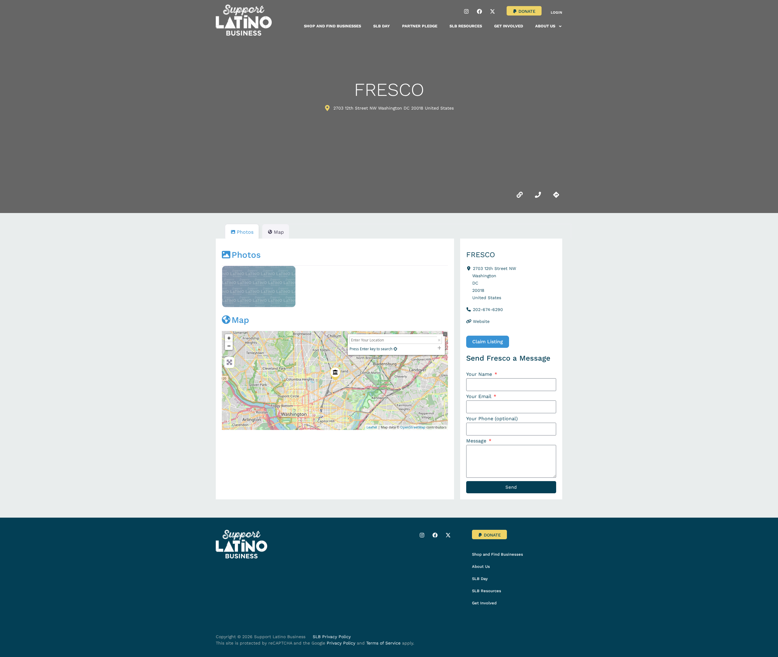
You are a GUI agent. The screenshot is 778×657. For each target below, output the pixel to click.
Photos (246, 255)
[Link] (520, 195)
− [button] (229, 346)
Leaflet (372, 427)
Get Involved (508, 26)
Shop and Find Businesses (332, 26)
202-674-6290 (488, 309)
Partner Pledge (419, 26)
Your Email (479, 396)
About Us (545, 26)
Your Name (480, 374)
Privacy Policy (341, 643)
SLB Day (381, 26)
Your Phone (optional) (492, 418)
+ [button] (229, 338)
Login (556, 12)
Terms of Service (383, 643)
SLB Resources (465, 26)
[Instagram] (466, 11)
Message (477, 441)
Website (481, 321)
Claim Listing (487, 341)
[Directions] (556, 195)
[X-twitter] (492, 11)
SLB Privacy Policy (332, 636)
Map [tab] (279, 232)
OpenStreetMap (412, 427)
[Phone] (538, 195)
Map (240, 320)
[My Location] (395, 348)
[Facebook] (479, 11)
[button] (524, 11)
